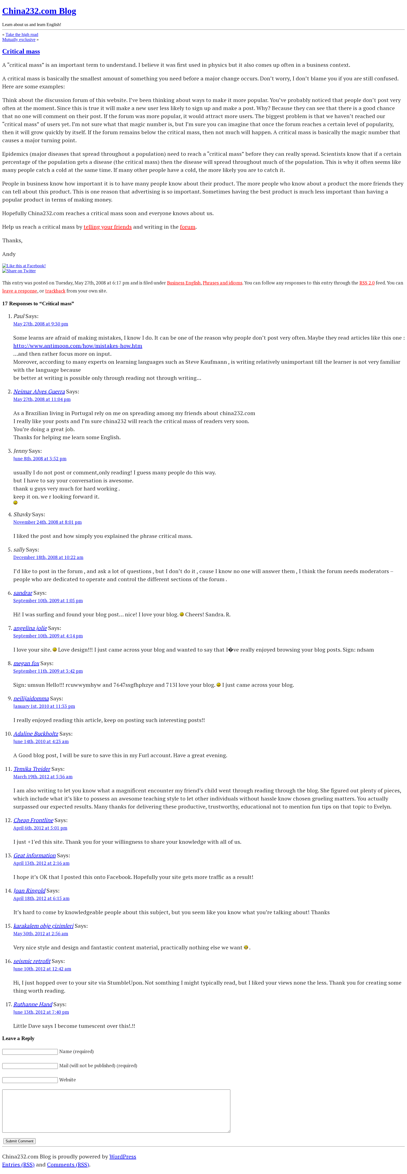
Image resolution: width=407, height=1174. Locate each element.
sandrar (22, 592)
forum (187, 226)
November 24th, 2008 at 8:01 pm (47, 522)
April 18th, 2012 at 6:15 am (41, 898)
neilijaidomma (31, 698)
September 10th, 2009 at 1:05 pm (48, 601)
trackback (55, 291)
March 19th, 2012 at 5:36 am (43, 777)
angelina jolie (30, 628)
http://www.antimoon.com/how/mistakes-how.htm (77, 345)
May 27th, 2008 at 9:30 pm (40, 324)
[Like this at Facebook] (24, 265)
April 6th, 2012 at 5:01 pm (40, 828)
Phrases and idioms (222, 283)
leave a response (19, 291)
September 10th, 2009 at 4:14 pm (48, 636)
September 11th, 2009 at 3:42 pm (48, 671)
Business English (183, 283)
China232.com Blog (39, 11)
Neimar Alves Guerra (39, 391)
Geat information (34, 855)
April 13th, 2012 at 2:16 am (41, 863)
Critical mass (21, 51)
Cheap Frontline (33, 820)
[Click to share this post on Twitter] (19, 270)
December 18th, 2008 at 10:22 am (48, 557)
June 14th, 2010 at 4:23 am (41, 741)
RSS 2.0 (367, 283)
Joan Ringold (29, 890)
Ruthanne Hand (32, 1004)
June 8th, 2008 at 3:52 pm (39, 459)
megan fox (26, 663)
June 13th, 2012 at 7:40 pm (41, 1012)
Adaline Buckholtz (35, 733)
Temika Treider (31, 768)
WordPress (122, 1156)
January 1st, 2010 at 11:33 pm (44, 706)
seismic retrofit (31, 961)
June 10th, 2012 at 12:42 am (42, 969)
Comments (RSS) (68, 1164)
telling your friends (108, 226)
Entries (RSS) (18, 1164)
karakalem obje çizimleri (43, 925)
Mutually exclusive (18, 39)
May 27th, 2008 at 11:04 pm (42, 399)
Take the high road (22, 34)
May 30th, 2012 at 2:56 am (40, 934)
